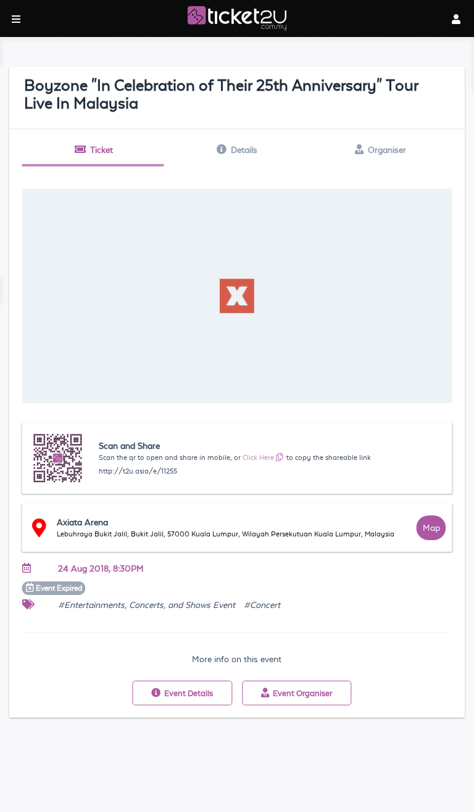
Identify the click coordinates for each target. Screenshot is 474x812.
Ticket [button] (101, 150)
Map (431, 528)
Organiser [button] (387, 150)
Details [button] (244, 150)
